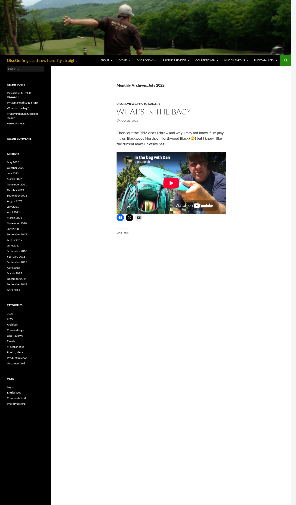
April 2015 (13, 267)
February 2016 (16, 256)
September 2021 (17, 195)
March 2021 (14, 217)
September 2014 (17, 284)
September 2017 (17, 234)
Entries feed (14, 392)
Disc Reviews (145, 60)
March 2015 (14, 273)
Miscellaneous (234, 60)
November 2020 (17, 223)
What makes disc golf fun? (22, 102)
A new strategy (16, 123)
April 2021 (13, 212)
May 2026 (13, 162)
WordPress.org (16, 403)
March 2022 (14, 179)
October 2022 (15, 167)
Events (122, 60)
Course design (205, 60)
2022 (10, 319)
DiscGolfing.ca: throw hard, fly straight (42, 60)
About (105, 60)
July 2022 (13, 173)
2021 (10, 313)
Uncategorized (16, 363)
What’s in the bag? (153, 111)
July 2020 (13, 229)
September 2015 (17, 262)
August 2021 (14, 201)
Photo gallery (264, 60)
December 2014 (17, 278)
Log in (10, 387)
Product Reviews (174, 60)
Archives (12, 324)
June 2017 (13, 245)
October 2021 (15, 190)
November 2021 (17, 184)
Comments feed (16, 398)
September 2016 (17, 251)
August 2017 (14, 240)
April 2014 (13, 290)
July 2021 (13, 206)
